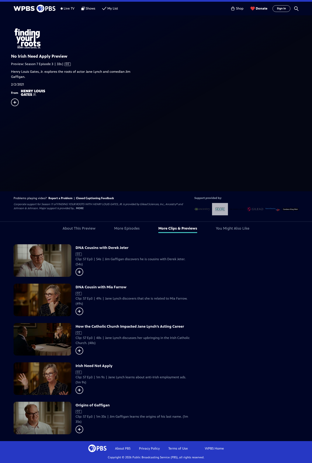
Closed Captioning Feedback (95, 198)
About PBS (123, 448)
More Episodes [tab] (127, 228)
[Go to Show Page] (161, 38)
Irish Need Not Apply (94, 365)
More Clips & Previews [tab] (177, 228)
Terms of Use (178, 448)
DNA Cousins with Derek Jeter (102, 247)
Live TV (69, 8)
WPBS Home (214, 448)
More (80, 208)
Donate (261, 8)
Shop (239, 8)
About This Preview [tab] (79, 228)
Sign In (281, 8)
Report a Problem (60, 198)
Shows (90, 8)
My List (112, 8)
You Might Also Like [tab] (232, 228)
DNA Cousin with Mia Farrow (101, 287)
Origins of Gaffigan (93, 405)
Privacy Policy (149, 448)
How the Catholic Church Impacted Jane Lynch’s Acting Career (130, 326)
